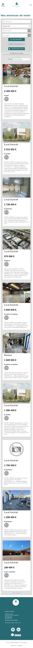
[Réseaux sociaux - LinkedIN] (18, 631)
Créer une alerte (17, 48)
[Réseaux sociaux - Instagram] (13, 631)
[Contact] (30, 5)
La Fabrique (19, 645)
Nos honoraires (23, 642)
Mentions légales (14, 642)
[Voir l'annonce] (16, 74)
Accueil (7, 642)
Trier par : (10, 59)
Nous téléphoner (8, 617)
